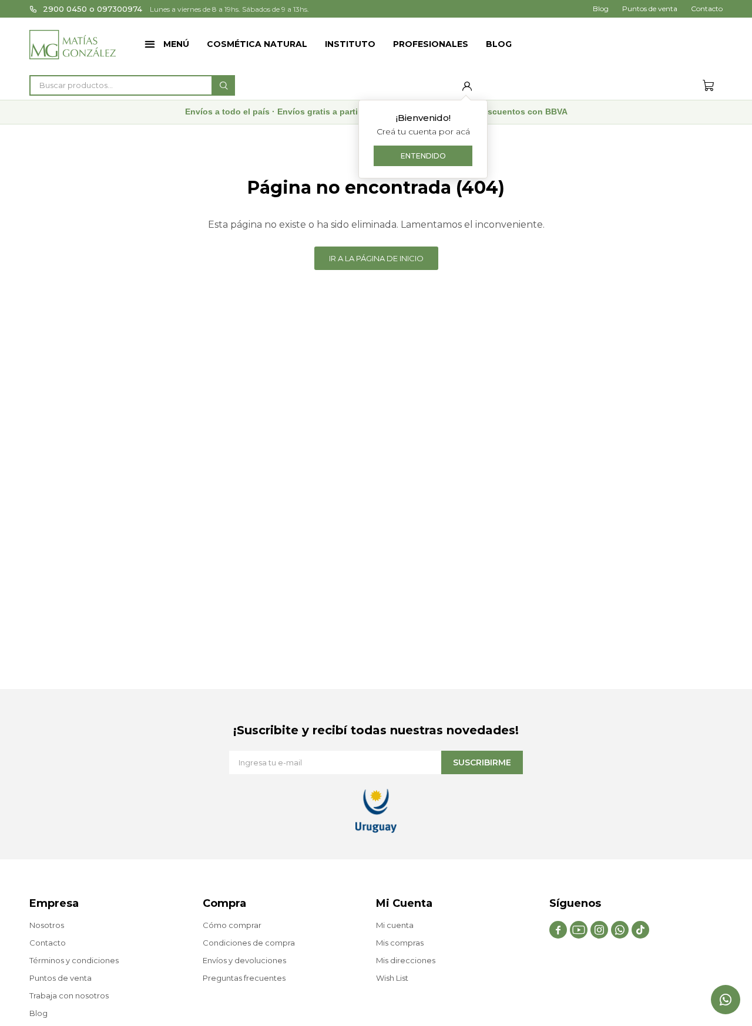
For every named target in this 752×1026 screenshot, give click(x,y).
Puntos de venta (649, 8)
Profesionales (430, 44)
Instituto (350, 44)
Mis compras (400, 942)
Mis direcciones (405, 960)
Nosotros (46, 925)
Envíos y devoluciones (244, 960)
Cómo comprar (232, 925)
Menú (176, 44)
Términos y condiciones (74, 960)
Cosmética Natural (257, 44)
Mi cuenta (395, 925)
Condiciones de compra (249, 942)
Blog (499, 44)
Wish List (392, 978)
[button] (223, 85)
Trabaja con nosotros (69, 995)
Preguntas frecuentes (244, 978)
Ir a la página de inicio (376, 258)
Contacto (707, 8)
